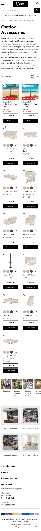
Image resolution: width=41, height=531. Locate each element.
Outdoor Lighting (32, 52)
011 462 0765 (9, 498)
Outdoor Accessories (15, 21)
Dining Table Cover (30, 191)
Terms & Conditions (8, 519)
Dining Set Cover (9, 356)
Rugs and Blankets (28, 46)
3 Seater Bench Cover (28, 150)
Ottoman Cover (8, 315)
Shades (33, 60)
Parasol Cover (8, 275)
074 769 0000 (10, 495)
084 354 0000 (10, 505)
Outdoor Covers (7, 46)
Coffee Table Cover (10, 191)
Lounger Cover (8, 234)
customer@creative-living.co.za (11, 489)
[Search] (37, 10)
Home (3, 21)
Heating (34, 55)
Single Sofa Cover (29, 234)
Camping (27, 63)
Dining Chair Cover (30, 315)
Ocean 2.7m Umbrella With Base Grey (10, 104)
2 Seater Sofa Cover (10, 149)
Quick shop (10, 116)
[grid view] (32, 76)
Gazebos (18, 60)
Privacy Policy (20, 519)
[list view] (37, 76)
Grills (3, 55)
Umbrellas (26, 60)
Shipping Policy (32, 519)
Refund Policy (17, 521)
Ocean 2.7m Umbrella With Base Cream (30, 104)
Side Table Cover (29, 275)
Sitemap (26, 521)
